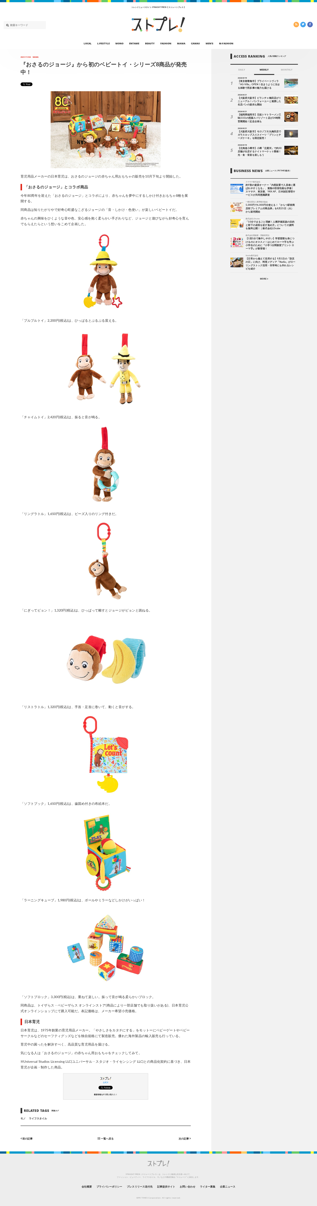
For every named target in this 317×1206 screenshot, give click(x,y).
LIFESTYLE (103, 43)
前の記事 (27, 1138)
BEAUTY (150, 43)
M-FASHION (226, 43)
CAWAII (195, 43)
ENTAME (134, 43)
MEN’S (209, 43)
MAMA (181, 43)
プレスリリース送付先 (140, 1186)
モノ (23, 1118)
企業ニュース (227, 1186)
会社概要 (87, 1186)
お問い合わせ (187, 1186)
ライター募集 (207, 1186)
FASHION (165, 43)
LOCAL (88, 43)
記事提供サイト (166, 1186)
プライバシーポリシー (109, 1186)
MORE (263, 278)
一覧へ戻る (107, 1138)
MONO (119, 43)
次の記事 (184, 1138)
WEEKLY (264, 69)
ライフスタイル (38, 1118)
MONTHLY (286, 69)
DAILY (241, 69)
